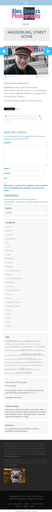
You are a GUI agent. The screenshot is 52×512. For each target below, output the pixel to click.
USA (8, 322)
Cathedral (22, 344)
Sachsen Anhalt (21, 118)
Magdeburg (9, 118)
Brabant (37, 341)
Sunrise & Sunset (13, 306)
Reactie (8, 142)
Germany (26, 350)
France (8, 350)
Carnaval (16, 344)
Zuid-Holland (23, 373)
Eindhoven (16, 346)
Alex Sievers (42, 77)
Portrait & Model (23, 116)
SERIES (27, 504)
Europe (9, 262)
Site (5, 178)
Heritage (10, 266)
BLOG (9, 504)
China (28, 344)
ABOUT (19, 506)
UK (17, 369)
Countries (10, 258)
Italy (38, 350)
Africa (9, 227)
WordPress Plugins (31, 511)
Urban (9, 318)
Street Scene (26, 365)
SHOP (25, 506)
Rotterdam (34, 362)
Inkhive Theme (26, 496)
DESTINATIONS (37, 504)
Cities (8, 254)
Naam (7, 168)
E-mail (7, 173)
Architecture (11, 239)
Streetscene (32, 118)
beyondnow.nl (40, 453)
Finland (36, 347)
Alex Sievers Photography (16, 382)
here (40, 100)
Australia (10, 250)
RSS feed (12, 465)
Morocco (10, 286)
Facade (30, 346)
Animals (9, 235)
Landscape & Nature (14, 278)
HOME (32, 506)
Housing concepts (13, 270)
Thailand (34, 365)
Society (33, 116)
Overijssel (15, 362)
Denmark (33, 344)
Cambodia (9, 344)
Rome (26, 362)
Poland (22, 362)
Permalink (9, 121)
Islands (9, 274)
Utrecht (29, 369)
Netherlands (31, 354)
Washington (36, 369)
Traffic (9, 310)
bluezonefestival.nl (11, 456)
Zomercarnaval (10, 373)
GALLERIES (18, 504)
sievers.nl (34, 393)
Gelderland (16, 350)
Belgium (29, 341)
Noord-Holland (27, 359)
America (9, 230)
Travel (9, 314)
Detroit (38, 344)
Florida (42, 346)
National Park (16, 355)
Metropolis (11, 116)
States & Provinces (13, 302)
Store (11, 365)
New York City (13, 359)
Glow (34, 350)
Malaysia (42, 350)
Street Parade (17, 365)
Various (9, 326)
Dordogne (8, 347)
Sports (9, 298)
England (24, 346)
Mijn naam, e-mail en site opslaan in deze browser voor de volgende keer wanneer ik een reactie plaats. (25, 188)
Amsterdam (12, 341)
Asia (8, 246)
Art (8, 242)
